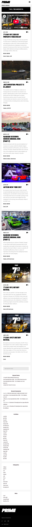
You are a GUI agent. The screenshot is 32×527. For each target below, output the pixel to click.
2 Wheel (4, 467)
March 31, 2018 (6, 82)
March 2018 (5, 422)
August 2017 (5, 431)
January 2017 (5, 442)
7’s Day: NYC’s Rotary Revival (12, 339)
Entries (5, 497)
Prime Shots (5, 482)
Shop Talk (5, 483)
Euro (4, 471)
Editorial (4, 159)
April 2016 (5, 459)
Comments (6, 499)
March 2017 (5, 440)
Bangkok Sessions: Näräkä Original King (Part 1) (12, 237)
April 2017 (5, 438)
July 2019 (5, 416)
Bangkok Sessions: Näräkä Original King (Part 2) (12, 139)
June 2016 (5, 455)
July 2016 (5, 453)
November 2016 (6, 446)
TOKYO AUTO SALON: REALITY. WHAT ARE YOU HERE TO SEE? (17, 393)
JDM (11, 56)
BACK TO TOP (6, 524)
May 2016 (4, 457)
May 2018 (5, 420)
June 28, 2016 (6, 335)
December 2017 (6, 426)
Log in (4, 496)
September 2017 (6, 429)
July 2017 (5, 433)
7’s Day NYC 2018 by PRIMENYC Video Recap (12, 35)
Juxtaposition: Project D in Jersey (13, 86)
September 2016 (6, 449)
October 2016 (5, 448)
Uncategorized (6, 487)
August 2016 (5, 451)
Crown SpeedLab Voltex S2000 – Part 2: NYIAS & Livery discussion (15, 379)
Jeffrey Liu (5, 399)
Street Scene (13, 159)
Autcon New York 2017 (12, 187)
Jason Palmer (5, 395)
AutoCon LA (5, 383)
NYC (10, 108)
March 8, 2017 (6, 233)
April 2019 (5, 418)
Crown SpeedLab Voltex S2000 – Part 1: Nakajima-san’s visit (14, 381)
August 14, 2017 (6, 134)
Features (8, 56)
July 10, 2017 (5, 185)
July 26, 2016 (5, 285)
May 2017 (4, 437)
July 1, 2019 (5, 32)
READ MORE (6, 53)
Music (4, 478)
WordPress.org (6, 501)
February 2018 (5, 424)
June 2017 (5, 435)
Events (4, 56)
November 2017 (6, 427)
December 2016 (6, 444)
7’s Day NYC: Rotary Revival (11, 288)
